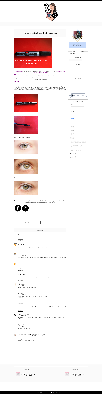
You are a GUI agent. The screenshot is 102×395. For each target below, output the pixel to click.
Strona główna (28, 24)
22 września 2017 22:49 (23, 275)
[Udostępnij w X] (25, 222)
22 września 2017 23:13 (22, 304)
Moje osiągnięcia (62, 24)
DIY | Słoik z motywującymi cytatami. (78, 141)
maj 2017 (73, 156)
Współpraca (40, 24)
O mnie (34, 24)
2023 (72, 126)
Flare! (19, 235)
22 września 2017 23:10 (22, 294)
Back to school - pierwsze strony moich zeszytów (28, 374)
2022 (72, 127)
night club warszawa (24, 325)
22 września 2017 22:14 (22, 255)
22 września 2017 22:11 (22, 245)
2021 (72, 129)
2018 (72, 133)
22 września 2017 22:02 (23, 236)
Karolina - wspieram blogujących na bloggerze (32, 335)
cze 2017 (73, 154)
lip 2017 (73, 153)
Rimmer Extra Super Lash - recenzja (78, 142)
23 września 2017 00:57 (22, 315)
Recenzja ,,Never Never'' (76, 146)
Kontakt (46, 24)
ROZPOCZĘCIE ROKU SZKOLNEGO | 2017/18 (77, 148)
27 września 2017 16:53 (22, 336)
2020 (72, 130)
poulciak (20, 254)
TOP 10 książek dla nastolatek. (77, 145)
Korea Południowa (53, 24)
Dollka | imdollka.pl (23, 314)
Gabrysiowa (21, 284)
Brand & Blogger (57, 392)
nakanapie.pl (72, 163)
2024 (72, 125)
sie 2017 (73, 152)
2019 (72, 131)
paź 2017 (73, 138)
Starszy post (62, 226)
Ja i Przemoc (21, 274)
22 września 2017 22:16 (22, 265)
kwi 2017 (73, 157)
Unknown (21, 264)
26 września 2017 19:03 (22, 326)
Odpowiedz (20, 240)
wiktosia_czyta (39, 392)
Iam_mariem (21, 244)
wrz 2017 (73, 139)
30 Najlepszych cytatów (76, 150)
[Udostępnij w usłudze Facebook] (27, 222)
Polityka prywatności (72, 24)
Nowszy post (18, 226)
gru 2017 (73, 135)
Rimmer (53, 222)
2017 (72, 134)
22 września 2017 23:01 (22, 285)
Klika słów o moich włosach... (77, 143)
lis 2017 (73, 137)
